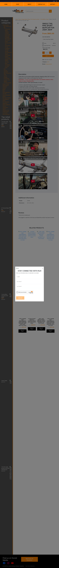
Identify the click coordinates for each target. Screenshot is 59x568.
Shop (17, 4)
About (29, 4)
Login (54, 1)
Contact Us (41, 4)
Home (5, 4)
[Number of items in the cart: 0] (56, 1)
